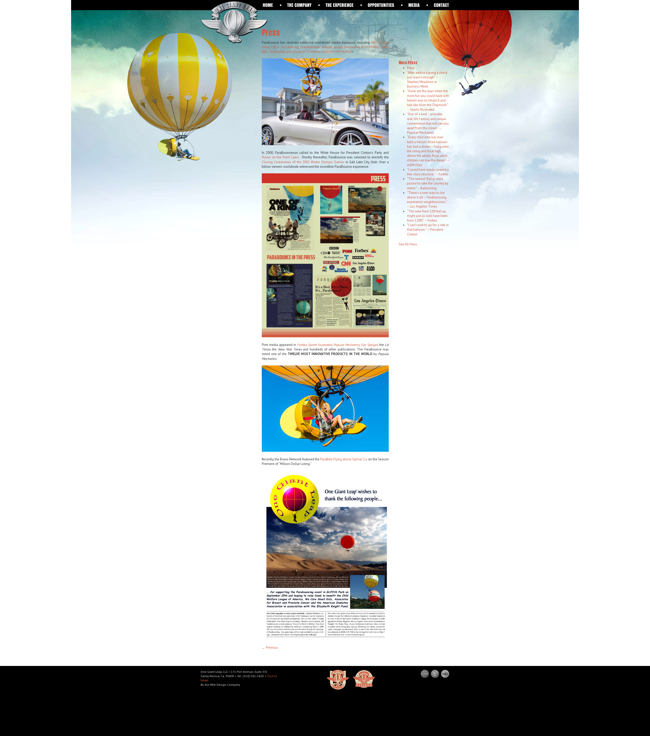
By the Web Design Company (220, 685)
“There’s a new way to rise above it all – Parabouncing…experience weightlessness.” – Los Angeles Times (428, 200)
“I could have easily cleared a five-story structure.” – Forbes (428, 172)
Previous (270, 647)
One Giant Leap (234, 22)
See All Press (408, 244)
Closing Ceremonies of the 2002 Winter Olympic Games (303, 162)
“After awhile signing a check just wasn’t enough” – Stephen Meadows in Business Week (427, 80)
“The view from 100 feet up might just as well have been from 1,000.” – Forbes (427, 216)
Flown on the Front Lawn (280, 157)
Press (411, 68)
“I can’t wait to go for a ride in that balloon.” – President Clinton (428, 229)
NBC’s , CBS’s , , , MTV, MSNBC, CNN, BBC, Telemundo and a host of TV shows (325, 47)
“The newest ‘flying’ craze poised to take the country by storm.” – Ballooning (427, 183)
